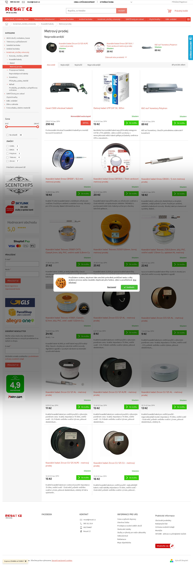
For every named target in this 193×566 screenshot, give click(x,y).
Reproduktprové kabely (18, 73)
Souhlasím (130, 287)
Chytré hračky (12, 97)
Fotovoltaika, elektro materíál (18, 108)
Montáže (158, 530)
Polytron (15, 153)
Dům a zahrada (12, 104)
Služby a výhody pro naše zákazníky (131, 532)
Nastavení (111, 287)
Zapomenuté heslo (12, 289)
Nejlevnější (65, 65)
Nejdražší (78, 65)
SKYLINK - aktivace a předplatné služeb (170, 534)
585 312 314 (88, 523)
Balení (12, 63)
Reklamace (121, 539)
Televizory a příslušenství (16, 41)
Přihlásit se (13, 281)
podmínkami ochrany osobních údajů (21, 357)
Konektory (13, 77)
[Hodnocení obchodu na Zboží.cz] (165, 545)
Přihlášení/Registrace (179, 2)
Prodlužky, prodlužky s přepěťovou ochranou (23, 89)
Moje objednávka (124, 542)
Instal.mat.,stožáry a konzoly (17, 52)
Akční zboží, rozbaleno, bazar (18, 38)
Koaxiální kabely (15, 59)
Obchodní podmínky (163, 520)
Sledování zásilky (124, 529)
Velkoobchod (122, 536)
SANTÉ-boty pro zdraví (15, 93)
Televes (14, 157)
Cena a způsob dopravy (84, 2)
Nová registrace (11, 286)
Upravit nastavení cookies (62, 560)
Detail (86, 123)
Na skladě (16, 135)
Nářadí (11, 84)
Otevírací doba (107, 2)
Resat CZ (87, 531)
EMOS (14, 149)
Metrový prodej (16, 66)
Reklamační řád (161, 524)
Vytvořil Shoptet (181, 560)
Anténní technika (13, 49)
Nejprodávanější (94, 65)
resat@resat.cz (89, 519)
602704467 (87, 527)
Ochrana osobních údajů (164, 527)
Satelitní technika (13, 45)
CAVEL (14, 146)
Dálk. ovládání (11, 101)
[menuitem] (17, 19)
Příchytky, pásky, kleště (18, 81)
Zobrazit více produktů (114, 57)
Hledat (121, 11)
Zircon (14, 161)
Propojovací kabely (16, 70)
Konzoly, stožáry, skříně (18, 56)
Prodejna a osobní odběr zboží (129, 526)
